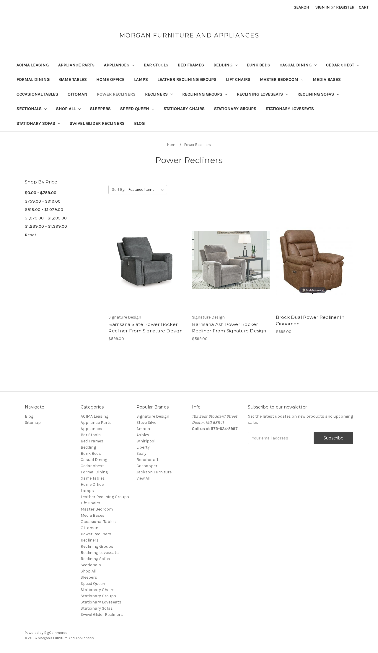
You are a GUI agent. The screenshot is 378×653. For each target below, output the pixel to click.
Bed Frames (191, 65)
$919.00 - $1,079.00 (44, 209)
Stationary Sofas (36, 123)
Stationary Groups (235, 108)
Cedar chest (340, 65)
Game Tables (73, 79)
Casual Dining (296, 65)
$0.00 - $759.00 (40, 192)
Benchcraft (147, 459)
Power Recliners (116, 94)
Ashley (142, 434)
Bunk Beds (258, 65)
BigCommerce (55, 633)
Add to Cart (147, 270)
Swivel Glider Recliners (97, 123)
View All (143, 478)
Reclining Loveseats (260, 94)
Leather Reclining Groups (186, 79)
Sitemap (33, 422)
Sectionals (30, 108)
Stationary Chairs (184, 108)
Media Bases (327, 79)
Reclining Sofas (316, 94)
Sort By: (118, 189)
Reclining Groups (203, 94)
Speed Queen (135, 108)
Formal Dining (33, 79)
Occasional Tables (37, 94)
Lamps (141, 79)
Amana (143, 428)
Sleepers (100, 108)
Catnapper (146, 465)
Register (345, 7)
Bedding (224, 65)
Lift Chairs (238, 79)
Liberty (143, 447)
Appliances (117, 65)
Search (301, 7)
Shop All (66, 108)
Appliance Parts (76, 65)
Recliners (157, 94)
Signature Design (152, 416)
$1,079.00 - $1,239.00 (46, 218)
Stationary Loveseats (290, 108)
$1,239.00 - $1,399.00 (46, 226)
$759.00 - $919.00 (43, 201)
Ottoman (77, 94)
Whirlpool (145, 441)
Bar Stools (156, 65)
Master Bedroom (279, 79)
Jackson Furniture (154, 472)
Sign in (322, 7)
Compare (145, 259)
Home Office (110, 79)
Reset (30, 234)
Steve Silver (147, 422)
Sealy (141, 453)
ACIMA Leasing (33, 65)
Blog (139, 123)
